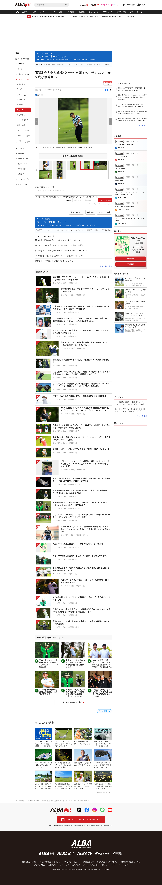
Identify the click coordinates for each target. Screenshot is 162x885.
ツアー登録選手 (22, 120)
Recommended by (102, 792)
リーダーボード (22, 89)
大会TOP (39, 64)
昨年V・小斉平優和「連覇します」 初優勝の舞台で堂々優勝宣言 (79, 396)
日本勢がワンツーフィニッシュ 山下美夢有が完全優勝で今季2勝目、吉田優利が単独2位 (132, 97)
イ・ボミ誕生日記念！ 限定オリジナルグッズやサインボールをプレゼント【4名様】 (130, 403)
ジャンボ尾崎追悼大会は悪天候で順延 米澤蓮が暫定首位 (48, 692)
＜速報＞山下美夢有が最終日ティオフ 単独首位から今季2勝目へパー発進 (132, 105)
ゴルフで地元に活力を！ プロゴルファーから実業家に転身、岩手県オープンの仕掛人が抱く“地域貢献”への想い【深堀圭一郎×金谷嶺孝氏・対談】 (101, 667)
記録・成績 (21, 125)
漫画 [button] (60, 12)
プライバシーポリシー (71, 862)
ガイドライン (112, 862)
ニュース (20, 110)
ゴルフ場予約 (121, 12)
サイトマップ (123, 865)
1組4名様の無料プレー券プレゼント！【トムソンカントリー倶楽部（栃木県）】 (130, 410)
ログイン (143, 5)
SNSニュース (107, 12)
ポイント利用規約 (89, 865)
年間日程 (20, 105)
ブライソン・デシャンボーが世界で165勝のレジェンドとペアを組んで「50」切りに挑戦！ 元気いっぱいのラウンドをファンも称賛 (85, 463)
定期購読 (130, 264)
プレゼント (141, 12)
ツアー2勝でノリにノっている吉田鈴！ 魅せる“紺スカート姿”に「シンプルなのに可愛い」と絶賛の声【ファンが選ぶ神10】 (85, 529)
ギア (34, 12)
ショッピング (94, 12)
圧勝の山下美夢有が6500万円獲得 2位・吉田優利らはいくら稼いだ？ (131, 89)
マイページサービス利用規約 (70, 865)
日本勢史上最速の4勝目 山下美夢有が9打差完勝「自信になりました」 (132, 112)
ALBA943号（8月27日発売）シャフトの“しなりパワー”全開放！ (79, 544)
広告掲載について (28, 862)
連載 (131, 12)
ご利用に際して (88, 862)
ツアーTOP (21, 99)
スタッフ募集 (44, 862)
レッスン (43, 12)
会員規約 (100, 862)
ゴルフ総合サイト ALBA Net (25, 801)
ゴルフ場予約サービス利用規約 (45, 865)
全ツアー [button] (25, 12)
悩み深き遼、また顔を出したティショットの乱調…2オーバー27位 (61, 251)
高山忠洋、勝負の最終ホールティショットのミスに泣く (57, 240)
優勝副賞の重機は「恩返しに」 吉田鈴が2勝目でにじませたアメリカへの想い (132, 120)
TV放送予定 (106, 64)
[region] (24, 125)
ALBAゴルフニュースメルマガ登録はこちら (83, 819)
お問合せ (104, 865)
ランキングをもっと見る (72, 702)
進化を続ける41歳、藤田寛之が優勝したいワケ (54, 261)
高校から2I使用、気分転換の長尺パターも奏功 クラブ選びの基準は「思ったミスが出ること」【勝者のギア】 (76, 694)
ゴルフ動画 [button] (70, 12)
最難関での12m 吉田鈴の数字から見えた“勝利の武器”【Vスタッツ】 (81, 449)
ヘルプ (112, 865)
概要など (97, 64)
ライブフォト (22, 115)
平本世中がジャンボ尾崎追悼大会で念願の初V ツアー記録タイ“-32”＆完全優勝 (49, 663)
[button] (73, 281)
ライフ (52, 12)
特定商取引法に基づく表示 (130, 862)
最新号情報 (131, 258)
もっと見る (141, 126)
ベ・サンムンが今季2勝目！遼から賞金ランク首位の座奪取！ (60, 245)
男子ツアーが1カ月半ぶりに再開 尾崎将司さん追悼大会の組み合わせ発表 (75, 663)
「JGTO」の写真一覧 (42, 801)
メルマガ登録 (131, 5)
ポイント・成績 (104, 212)
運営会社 (57, 862)
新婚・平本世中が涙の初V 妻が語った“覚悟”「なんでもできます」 (80, 556)
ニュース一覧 (105, 266)
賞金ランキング (76, 212)
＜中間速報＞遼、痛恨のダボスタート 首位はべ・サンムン (59, 256)
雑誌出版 (82, 12)
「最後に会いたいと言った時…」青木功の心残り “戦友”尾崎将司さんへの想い (102, 693)
